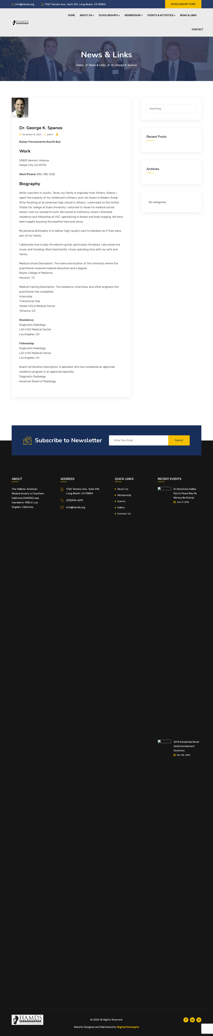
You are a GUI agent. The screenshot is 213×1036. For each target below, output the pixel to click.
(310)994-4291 (74, 500)
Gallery (121, 507)
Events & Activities (160, 15)
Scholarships (108, 15)
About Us (86, 15)
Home (71, 15)
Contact (197, 29)
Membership (133, 15)
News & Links (188, 15)
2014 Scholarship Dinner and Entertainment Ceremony (186, 746)
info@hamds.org (24, 4)
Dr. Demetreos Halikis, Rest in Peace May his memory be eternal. (185, 493)
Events (121, 501)
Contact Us (124, 513)
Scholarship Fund (183, 4)
